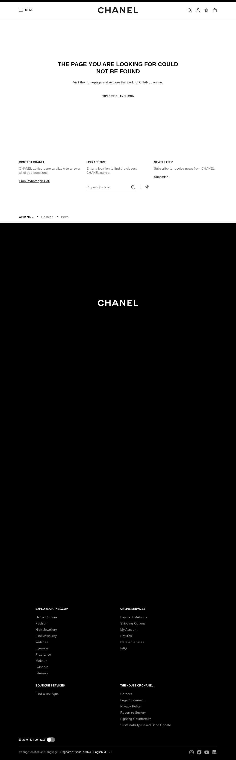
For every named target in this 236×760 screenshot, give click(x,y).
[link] (206, 10)
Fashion (47, 217)
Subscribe (161, 177)
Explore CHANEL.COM (118, 96)
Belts (64, 217)
